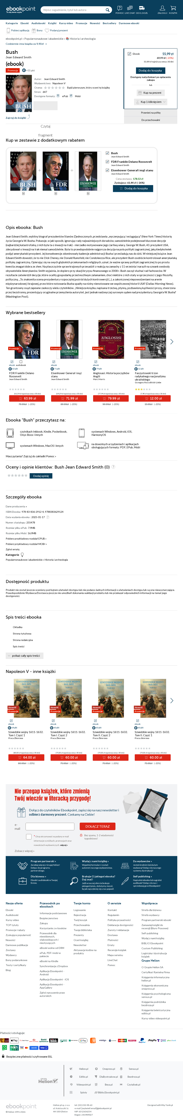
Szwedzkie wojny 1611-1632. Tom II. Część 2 (110, 733)
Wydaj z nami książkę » (95, 861)
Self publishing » (142, 876)
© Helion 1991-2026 (15, 1112)
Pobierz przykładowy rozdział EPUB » (26, 538)
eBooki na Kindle (49, 961)
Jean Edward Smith (54, 78)
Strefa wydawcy (150, 914)
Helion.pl (83, 1068)
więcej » (64, 845)
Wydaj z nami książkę (153, 938)
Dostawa (113, 935)
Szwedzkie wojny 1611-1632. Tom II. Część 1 (152, 733)
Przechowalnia (82, 925)
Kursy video (66, 23)
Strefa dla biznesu (151, 909)
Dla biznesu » (38, 876)
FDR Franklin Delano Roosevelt (131, 161)
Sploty (83, 1092)
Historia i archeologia (56, 559)
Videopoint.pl (83, 1084)
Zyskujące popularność (18, 935)
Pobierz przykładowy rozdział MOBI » (26, 543)
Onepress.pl (108, 1068)
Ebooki (25, 23)
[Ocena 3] (52, 88)
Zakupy (44, 923)
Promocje (81, 23)
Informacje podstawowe (53, 913)
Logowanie (80, 909)
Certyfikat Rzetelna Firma (156, 972)
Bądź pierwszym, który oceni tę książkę (88, 87)
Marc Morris (99, 379)
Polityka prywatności (119, 920)
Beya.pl (109, 1084)
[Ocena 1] (45, 88)
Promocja (13, 70)
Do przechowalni (151, 119)
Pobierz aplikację (20, 30)
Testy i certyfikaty (16, 965)
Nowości (95, 23)
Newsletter (80, 945)
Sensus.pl (134, 1068)
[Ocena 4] (56, 88)
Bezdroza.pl (134, 1076)
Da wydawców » (142, 861)
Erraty (111, 945)
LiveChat (113, 960)
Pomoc (50, 456)
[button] (171, 342)
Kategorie (12, 23)
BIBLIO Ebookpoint (152, 943)
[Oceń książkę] (54, 87)
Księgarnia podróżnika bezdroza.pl (154, 1003)
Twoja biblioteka (83, 930)
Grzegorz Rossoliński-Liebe (148, 382)
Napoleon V (59, 83)
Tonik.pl (169, 1105)
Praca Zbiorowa (15, 738)
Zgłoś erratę (12, 549)
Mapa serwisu (115, 955)
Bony (40, 30)
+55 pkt (30, 70)
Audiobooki (38, 23)
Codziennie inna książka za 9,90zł (25, 44)
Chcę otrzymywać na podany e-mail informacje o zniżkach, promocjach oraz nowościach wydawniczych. (53, 840)
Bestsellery (109, 23)
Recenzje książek (117, 950)
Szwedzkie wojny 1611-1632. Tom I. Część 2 (68, 733)
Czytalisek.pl (133, 1084)
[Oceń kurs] (18, 475)
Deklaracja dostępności (120, 925)
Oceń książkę (81, 940)
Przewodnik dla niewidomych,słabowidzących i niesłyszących (49, 938)
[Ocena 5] (59, 88)
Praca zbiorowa (142, 738)
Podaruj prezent (59, 30)
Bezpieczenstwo (49, 918)
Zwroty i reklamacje (118, 930)
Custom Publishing (152, 948)
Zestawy (11, 950)
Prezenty (79, 935)
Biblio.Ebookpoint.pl (108, 1092)
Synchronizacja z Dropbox (54, 966)
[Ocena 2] (49, 88)
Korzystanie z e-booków (53, 928)
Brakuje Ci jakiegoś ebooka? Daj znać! (98, 878)
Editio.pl (83, 1076)
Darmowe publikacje (17, 945)
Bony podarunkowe (16, 960)
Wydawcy (11, 955)
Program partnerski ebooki (156, 920)
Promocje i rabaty (15, 930)
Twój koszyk (80, 920)
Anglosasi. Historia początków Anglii (111, 374)
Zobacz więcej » (24, 850)
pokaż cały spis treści (26, 655)
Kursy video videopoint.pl (156, 1018)
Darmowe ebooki (129, 23)
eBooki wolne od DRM (52, 947)
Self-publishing (150, 933)
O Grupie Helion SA (152, 967)
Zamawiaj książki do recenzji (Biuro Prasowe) (155, 926)
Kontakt (112, 909)
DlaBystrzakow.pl (109, 1076)
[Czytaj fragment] (45, 105)
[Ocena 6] (63, 88)
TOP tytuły (12, 925)
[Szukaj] (107, 9)
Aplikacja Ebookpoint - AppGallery (52, 986)
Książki (52, 23)
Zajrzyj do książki (16, 117)
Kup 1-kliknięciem (151, 101)
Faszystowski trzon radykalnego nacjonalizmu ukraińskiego (150, 376)
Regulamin (113, 914)
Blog (8, 970)
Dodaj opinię (41, 475)
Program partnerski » (43, 861)
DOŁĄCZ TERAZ (97, 826)
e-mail (17, 826)
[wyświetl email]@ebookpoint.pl (96, 1108)
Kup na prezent (152, 92)
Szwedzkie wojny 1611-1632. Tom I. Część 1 (25, 733)
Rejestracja (80, 914)
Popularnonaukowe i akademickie (24, 559)
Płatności (113, 940)
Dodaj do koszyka (150, 70)
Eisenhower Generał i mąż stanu (132, 170)
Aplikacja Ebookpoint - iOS (54, 979)
